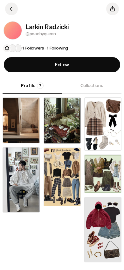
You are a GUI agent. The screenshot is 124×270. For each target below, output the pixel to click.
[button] (13, 30)
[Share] (112, 9)
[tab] (32, 87)
